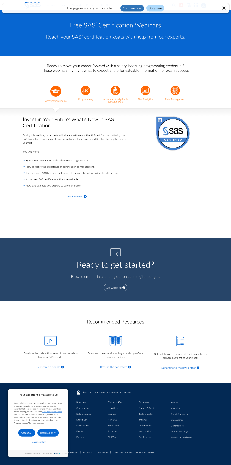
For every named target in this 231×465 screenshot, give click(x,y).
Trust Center (102, 452)
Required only (48, 432)
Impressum (87, 452)
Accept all (26, 432)
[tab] (55, 99)
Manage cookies (38, 442)
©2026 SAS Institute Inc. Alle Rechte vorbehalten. (134, 452)
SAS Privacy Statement (52, 411)
